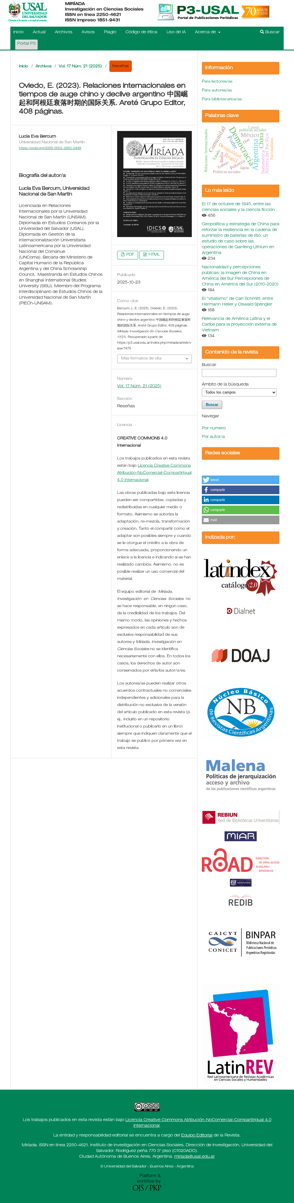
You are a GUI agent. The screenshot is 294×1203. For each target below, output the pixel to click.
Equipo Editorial (196, 1136)
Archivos (63, 32)
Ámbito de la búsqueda (225, 385)
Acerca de (206, 32)
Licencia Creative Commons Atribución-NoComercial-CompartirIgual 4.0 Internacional (154, 473)
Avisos (88, 32)
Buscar (272, 32)
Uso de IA (176, 32)
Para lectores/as (217, 82)
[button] (240, 480)
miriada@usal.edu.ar (194, 1157)
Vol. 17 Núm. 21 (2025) (80, 67)
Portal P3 (26, 44)
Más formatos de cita (141, 359)
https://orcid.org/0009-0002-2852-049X (50, 148)
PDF (129, 255)
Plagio (110, 32)
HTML (154, 255)
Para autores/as (217, 91)
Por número (214, 429)
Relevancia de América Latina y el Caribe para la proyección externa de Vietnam (239, 324)
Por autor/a (213, 437)
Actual (39, 32)
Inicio (18, 32)
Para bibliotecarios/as (222, 99)
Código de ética (141, 32)
